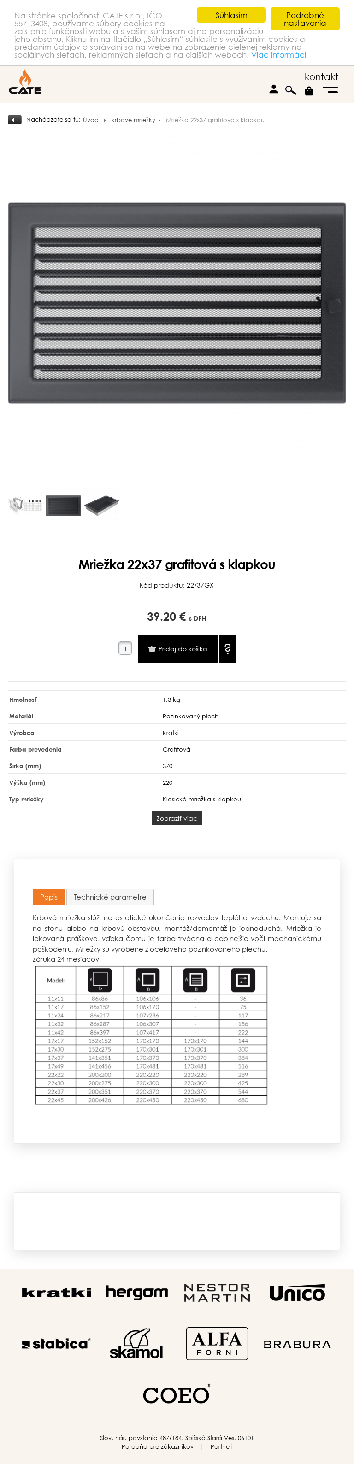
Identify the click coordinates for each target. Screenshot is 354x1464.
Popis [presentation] (49, 896)
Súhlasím (232, 15)
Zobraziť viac (177, 818)
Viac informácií (279, 54)
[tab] (49, 897)
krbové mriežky (133, 120)
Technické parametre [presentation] (110, 896)
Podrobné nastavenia (305, 19)
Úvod (91, 120)
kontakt (321, 76)
